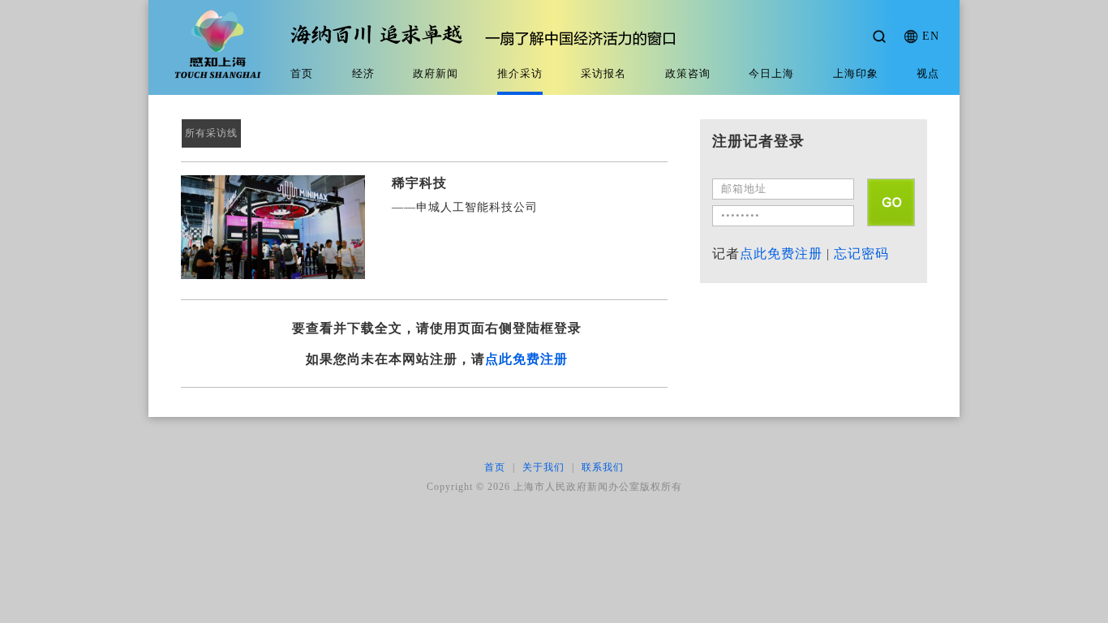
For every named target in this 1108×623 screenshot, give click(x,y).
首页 (301, 73)
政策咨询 (688, 73)
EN (930, 36)
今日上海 (771, 73)
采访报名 (603, 73)
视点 (928, 73)
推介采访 (520, 73)
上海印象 (855, 73)
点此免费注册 (526, 359)
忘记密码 (861, 253)
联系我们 (603, 467)
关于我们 (543, 467)
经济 (363, 73)
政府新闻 (435, 73)
